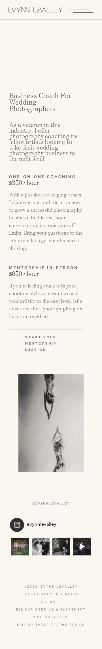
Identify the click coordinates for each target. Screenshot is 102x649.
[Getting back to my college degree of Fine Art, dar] (61, 546)
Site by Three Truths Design (51, 625)
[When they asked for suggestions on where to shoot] (20, 546)
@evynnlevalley (51, 503)
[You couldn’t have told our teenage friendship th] (82, 546)
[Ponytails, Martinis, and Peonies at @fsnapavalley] (41, 546)
